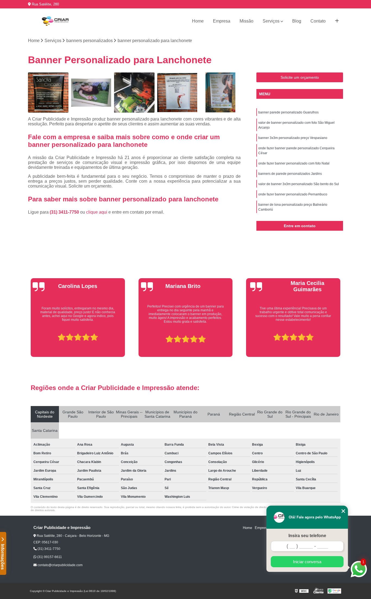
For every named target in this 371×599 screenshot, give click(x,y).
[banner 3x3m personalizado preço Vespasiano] (134, 92)
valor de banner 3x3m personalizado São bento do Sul (298, 184)
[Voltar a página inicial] (55, 21)
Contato (318, 21)
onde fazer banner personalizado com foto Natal (293, 163)
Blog (296, 21)
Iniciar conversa (307, 561)
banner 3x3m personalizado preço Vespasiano (292, 138)
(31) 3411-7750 (65, 212)
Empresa (221, 21)
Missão (246, 21)
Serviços (271, 21)
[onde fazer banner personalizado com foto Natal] (220, 92)
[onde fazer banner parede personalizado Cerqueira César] (177, 92)
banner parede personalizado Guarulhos (288, 112)
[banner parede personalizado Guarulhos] (48, 92)
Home (198, 21)
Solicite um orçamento (300, 77)
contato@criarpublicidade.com (60, 565)
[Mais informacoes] (337, 21)
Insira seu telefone (307, 535)
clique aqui (96, 212)
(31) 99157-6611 (49, 557)
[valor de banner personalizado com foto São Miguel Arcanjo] (91, 92)
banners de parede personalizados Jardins (290, 174)
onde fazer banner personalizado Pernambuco (292, 194)
